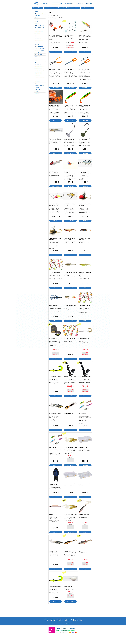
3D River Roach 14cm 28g (69, 238)
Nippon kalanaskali (68, 586)
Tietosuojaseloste (60, 619)
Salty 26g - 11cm (52, 514)
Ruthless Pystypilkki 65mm (70, 105)
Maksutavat (77, 7)
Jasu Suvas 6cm (52, 447)
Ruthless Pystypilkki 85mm (85, 105)
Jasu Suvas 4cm (82, 413)
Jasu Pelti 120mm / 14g (84, 35)
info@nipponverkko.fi (77, 620)
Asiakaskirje (53, 7)
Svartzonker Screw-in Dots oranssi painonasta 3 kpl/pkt (55, 37)
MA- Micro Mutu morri (69, 413)
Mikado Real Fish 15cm (84, 549)
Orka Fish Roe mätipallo (54, 105)
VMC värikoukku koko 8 (69, 338)
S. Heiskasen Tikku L (54, 138)
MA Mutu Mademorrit (54, 204)
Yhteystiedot (84, 7)
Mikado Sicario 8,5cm (69, 549)
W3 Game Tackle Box (83, 447)
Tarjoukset (40, 7)
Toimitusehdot (69, 7)
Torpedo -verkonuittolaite (55, 171)
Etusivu (34, 7)
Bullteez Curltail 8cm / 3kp (70, 447)
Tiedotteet (47, 7)
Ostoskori (91, 7)
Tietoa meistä (61, 7)
